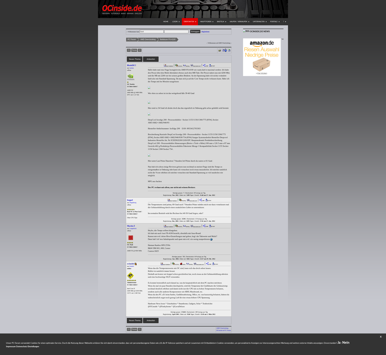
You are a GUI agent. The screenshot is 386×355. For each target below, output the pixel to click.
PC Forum (132, 39)
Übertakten (189, 21)
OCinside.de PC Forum (223, 330)
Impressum (11, 347)
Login (174, 21)
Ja (338, 342)
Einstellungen (33, 347)
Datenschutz (21, 347)
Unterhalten (258, 21)
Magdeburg (133, 202)
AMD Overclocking (148, 39)
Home (165, 21)
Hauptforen (205, 21)
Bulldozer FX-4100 (168, 39)
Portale (273, 21)
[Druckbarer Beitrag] (219, 50)
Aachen (131, 68)
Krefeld (132, 266)
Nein (345, 342)
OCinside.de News (260, 32)
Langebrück (133, 228)
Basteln (220, 21)
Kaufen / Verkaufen (238, 21)
